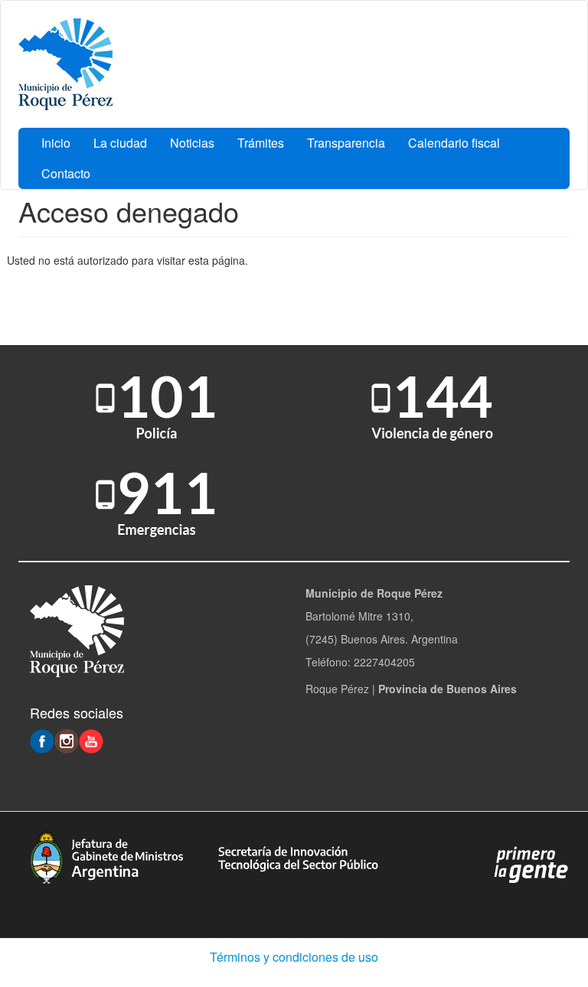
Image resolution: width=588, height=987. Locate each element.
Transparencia (346, 142)
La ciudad (120, 142)
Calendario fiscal (454, 142)
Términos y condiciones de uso (294, 957)
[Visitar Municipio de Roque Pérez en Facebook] (42, 740)
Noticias (192, 142)
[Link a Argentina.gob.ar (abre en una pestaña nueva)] (531, 863)
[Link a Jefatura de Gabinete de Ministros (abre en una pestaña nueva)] (106, 855)
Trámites (260, 142)
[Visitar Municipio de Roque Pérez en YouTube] (91, 740)
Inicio (55, 142)
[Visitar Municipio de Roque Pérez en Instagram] (66, 740)
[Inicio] (65, 64)
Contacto (65, 173)
